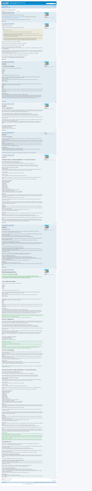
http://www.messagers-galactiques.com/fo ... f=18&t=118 (10, 17)
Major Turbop (4, 13)
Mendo (45, 132)
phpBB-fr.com (30, 484)
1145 (47, 159)
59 (47, 133)
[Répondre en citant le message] (42, 12)
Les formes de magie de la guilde (8, 9)
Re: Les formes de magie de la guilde (8, 23)
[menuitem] (7, 6)
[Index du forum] (6, 3)
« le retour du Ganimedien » (16, 16)
